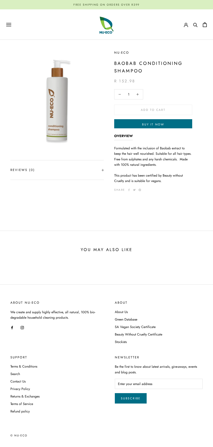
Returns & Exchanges (25, 396)
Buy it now (153, 124)
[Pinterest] (140, 190)
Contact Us (18, 381)
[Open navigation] (8, 25)
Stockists (121, 341)
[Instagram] (22, 327)
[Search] (195, 24)
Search (15, 373)
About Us (121, 312)
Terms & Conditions (23, 366)
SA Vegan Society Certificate (135, 326)
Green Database (126, 319)
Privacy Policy (20, 388)
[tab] (123, 136)
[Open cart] (205, 24)
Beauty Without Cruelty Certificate (138, 334)
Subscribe (131, 398)
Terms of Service (21, 403)
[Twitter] (134, 190)
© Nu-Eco (18, 435)
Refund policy (20, 411)
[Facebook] (129, 190)
